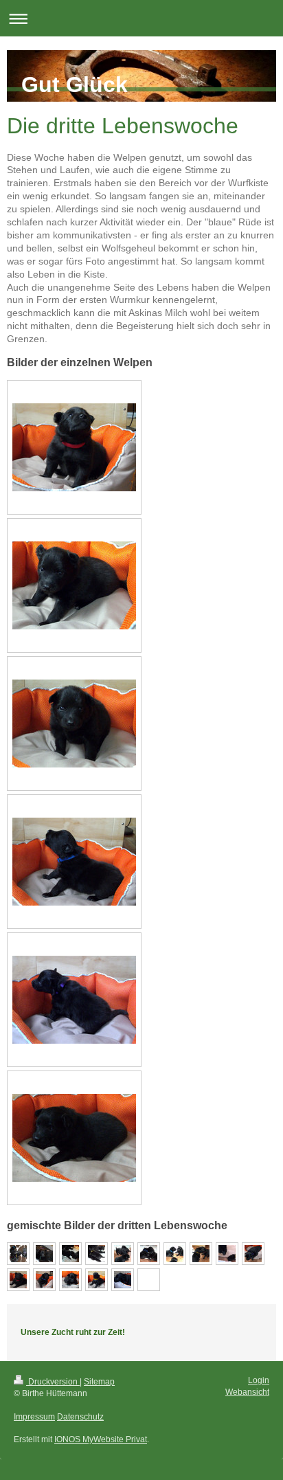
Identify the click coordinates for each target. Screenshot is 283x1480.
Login (258, 1380)
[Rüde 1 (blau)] (74, 862)
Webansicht (247, 1392)
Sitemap (99, 1382)
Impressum (34, 1417)
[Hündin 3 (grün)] (74, 723)
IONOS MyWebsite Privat (100, 1439)
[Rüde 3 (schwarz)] (74, 1138)
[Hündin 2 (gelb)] (74, 585)
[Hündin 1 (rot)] (74, 447)
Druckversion (53, 1382)
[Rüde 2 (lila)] (74, 1000)
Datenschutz (80, 1417)
